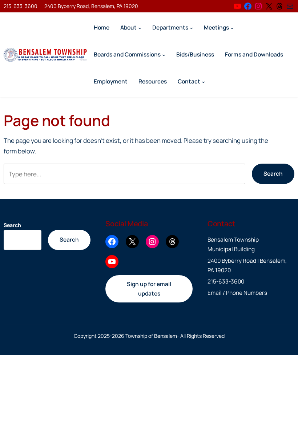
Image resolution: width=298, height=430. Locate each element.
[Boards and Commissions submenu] (163, 54)
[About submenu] (139, 27)
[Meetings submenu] (232, 27)
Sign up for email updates (149, 288)
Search (273, 173)
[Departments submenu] (191, 27)
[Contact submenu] (203, 81)
